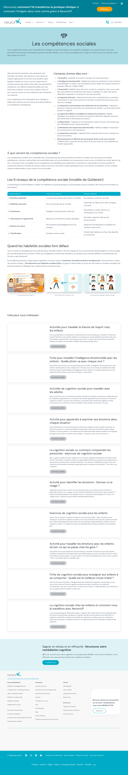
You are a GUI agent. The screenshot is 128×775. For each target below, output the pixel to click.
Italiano (57, 764)
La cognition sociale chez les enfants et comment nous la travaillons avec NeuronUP (83, 607)
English (50, 764)
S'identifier (118, 22)
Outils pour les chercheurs (71, 710)
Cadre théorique (40, 716)
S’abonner (99, 711)
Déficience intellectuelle (14, 697)
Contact (96, 3)
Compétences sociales (14, 721)
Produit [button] (28, 22)
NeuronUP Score (68, 714)
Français (35, 764)
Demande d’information (42, 693)
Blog (36, 712)
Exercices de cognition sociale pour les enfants (78, 513)
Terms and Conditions (96, 755)
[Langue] (122, 3)
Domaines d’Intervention (15, 710)
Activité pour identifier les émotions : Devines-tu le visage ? (81, 484)
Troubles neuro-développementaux (18, 690)
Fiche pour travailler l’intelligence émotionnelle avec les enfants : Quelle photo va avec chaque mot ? (83, 359)
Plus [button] (70, 22)
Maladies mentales (13, 701)
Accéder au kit (51, 662)
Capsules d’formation (70, 693)
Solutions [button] (39, 22)
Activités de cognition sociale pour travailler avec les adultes (80, 390)
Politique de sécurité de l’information (46, 719)
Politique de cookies (82, 755)
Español (43, 764)
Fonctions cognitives (13, 714)
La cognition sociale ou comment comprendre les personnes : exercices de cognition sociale (80, 451)
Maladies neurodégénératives (16, 686)
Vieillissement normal (14, 704)
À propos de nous (41, 686)
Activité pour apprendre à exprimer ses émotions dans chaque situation (83, 421)
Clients (50, 22)
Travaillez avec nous (41, 701)
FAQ (36, 704)
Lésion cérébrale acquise (15, 693)
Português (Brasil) (68, 764)
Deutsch (80, 764)
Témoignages (67, 686)
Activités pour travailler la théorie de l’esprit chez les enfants (80, 328)
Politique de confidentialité (54, 755)
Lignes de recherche (69, 706)
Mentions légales (69, 755)
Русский (88, 764)
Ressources (66, 697)
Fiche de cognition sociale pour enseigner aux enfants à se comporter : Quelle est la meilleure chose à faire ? (84, 576)
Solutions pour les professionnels (45, 690)
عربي (94, 764)
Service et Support (109, 3)
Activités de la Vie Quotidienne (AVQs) (19, 717)
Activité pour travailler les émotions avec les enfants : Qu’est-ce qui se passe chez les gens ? (82, 545)
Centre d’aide (67, 690)
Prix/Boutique (61, 22)
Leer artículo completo (59, 347)
